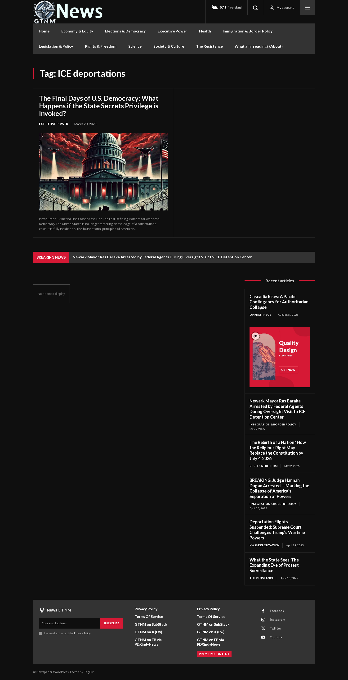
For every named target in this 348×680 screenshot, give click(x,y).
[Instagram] (263, 620)
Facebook (277, 611)
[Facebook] (263, 611)
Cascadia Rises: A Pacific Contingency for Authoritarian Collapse (279, 302)
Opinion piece (260, 314)
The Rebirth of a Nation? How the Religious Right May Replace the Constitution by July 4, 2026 (278, 450)
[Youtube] (263, 637)
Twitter (275, 628)
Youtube (276, 637)
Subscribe (111, 623)
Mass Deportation (264, 545)
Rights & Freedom (263, 466)
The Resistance (262, 578)
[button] (255, 7)
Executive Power (53, 124)
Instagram (277, 619)
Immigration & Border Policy (273, 424)
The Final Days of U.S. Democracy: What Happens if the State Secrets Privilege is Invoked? (98, 105)
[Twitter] (263, 628)
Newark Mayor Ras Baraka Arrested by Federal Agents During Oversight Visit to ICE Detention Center (162, 257)
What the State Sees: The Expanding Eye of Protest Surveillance (274, 565)
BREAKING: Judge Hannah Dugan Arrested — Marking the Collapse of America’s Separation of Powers (279, 488)
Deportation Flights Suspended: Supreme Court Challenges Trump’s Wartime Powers (277, 529)
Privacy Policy (82, 633)
